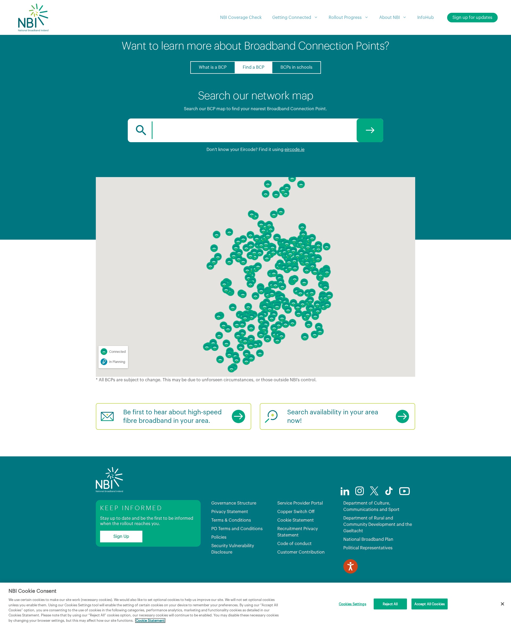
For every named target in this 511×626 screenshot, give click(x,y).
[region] (255, 604)
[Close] (502, 604)
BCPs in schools (296, 67)
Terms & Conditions (231, 520)
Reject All (390, 603)
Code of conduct (294, 544)
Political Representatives (368, 548)
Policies (218, 537)
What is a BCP (212, 67)
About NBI (389, 17)
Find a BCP (253, 67)
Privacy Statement (229, 512)
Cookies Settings (352, 603)
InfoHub (425, 17)
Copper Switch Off (296, 512)
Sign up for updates (472, 17)
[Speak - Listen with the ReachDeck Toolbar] (350, 566)
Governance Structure (233, 503)
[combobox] (255, 130)
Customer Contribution (301, 552)
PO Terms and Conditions (237, 529)
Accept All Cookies (429, 603)
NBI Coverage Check (241, 17)
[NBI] (33, 17)
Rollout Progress (345, 17)
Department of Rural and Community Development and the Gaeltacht (377, 524)
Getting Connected (291, 17)
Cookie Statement (295, 520)
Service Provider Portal (300, 503)
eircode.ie (294, 150)
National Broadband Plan (368, 539)
